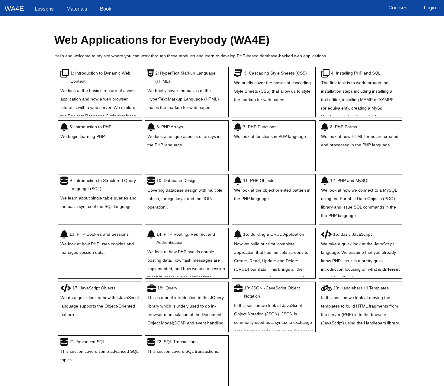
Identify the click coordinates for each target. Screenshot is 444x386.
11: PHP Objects (272, 189)
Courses (397, 8)
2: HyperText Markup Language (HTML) (183, 90)
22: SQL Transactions (183, 346)
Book (105, 9)
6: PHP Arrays (183, 135)
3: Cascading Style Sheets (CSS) (272, 86)
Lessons (44, 9)
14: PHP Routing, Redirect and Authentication (186, 255)
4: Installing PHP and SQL (358, 95)
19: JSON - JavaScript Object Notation (273, 318)
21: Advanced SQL (99, 350)
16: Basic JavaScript (360, 256)
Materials (76, 9)
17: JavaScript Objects (99, 301)
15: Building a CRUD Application (272, 260)
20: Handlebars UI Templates (360, 305)
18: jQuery (186, 305)
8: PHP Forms (359, 135)
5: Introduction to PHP (85, 131)
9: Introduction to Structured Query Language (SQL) (98, 193)
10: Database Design (184, 193)
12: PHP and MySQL (359, 198)
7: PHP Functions (270, 131)
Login (430, 8)
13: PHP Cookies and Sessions (97, 243)
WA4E (14, 8)
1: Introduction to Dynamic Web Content (98, 103)
